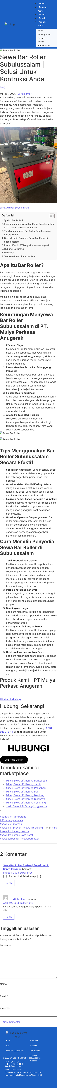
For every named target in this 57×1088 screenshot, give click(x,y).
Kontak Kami (41, 24)
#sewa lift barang (33, 827)
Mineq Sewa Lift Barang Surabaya (25, 798)
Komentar (5, 945)
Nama (4, 984)
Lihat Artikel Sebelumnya (14, 207)
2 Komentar (24, 93)
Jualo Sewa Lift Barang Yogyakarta (26, 806)
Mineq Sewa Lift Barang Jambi (23, 784)
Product (33, 1045)
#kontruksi (6, 816)
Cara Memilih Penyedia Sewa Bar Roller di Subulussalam (26, 240)
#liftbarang (20, 816)
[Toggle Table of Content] (50, 216)
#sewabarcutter (30, 838)
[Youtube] (20, 1064)
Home (42, 3)
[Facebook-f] (7, 1064)
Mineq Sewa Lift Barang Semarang (26, 802)
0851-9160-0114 (14, 759)
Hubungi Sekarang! (14, 249)
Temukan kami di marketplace (19, 256)
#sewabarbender (9, 838)
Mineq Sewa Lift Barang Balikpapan (26, 780)
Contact (33, 1056)
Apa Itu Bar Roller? (13, 220)
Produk (42, 14)
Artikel (42, 18)
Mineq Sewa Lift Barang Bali (22, 791)
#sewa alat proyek (10, 827)
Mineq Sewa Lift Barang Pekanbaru (26, 787)
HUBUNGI (9, 252)
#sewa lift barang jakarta (14, 831)
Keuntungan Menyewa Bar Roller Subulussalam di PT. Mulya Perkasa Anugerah (29, 226)
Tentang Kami (42, 9)
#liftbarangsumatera (11, 820)
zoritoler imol (18, 899)
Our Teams (35, 1051)
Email (4, 996)
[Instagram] (13, 1064)
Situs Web (5, 1008)
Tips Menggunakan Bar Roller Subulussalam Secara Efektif (27, 233)
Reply (9, 883)
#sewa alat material (11, 823)
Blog (2, 87)
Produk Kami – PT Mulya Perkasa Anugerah (27, 245)
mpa (54, 827)
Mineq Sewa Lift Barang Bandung (25, 795)
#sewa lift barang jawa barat (16, 834)
